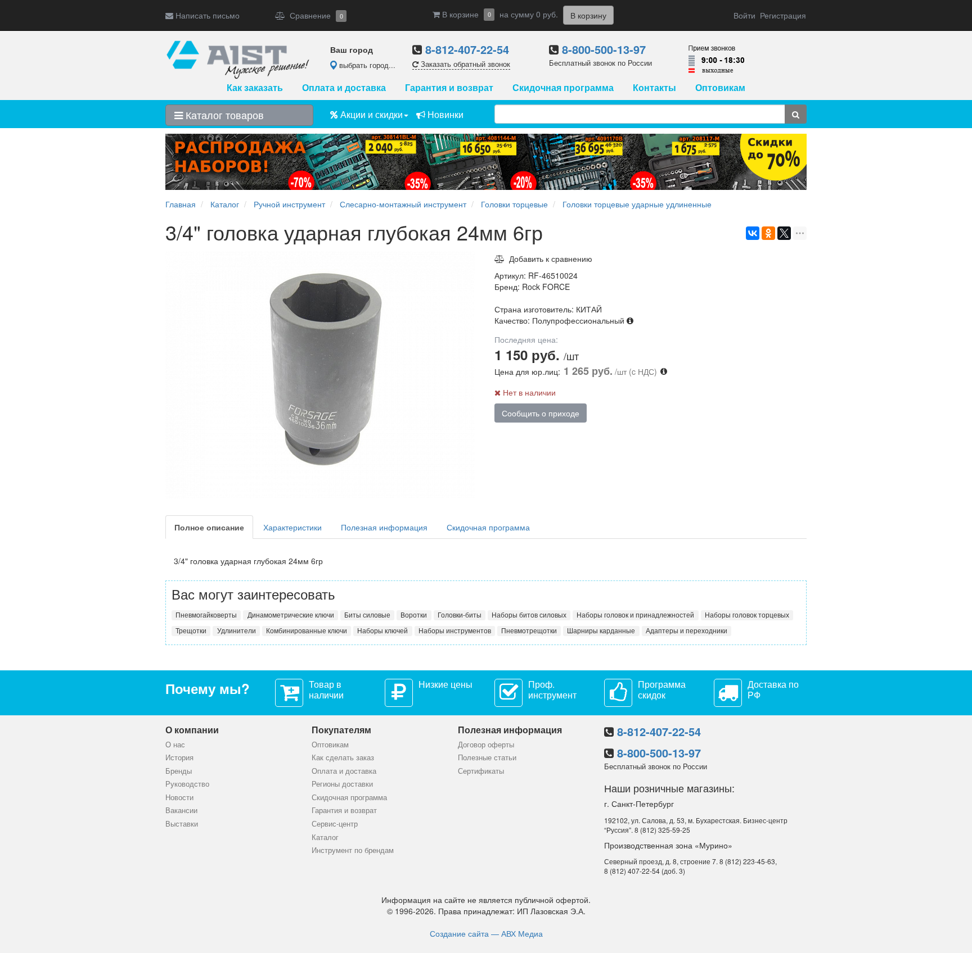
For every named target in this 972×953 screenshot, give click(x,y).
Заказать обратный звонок (464, 63)
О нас (175, 744)
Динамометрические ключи (291, 614)
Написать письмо (206, 15)
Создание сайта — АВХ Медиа (486, 933)
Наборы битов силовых (529, 614)
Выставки (181, 823)
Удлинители (236, 630)
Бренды (178, 770)
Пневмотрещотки (529, 630)
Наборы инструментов (454, 630)
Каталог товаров (223, 114)
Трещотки (191, 630)
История (179, 757)
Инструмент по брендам (353, 850)
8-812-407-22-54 (467, 49)
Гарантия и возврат (449, 87)
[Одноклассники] (768, 233)
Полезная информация (384, 527)
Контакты (654, 87)
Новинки (444, 114)
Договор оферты (486, 744)
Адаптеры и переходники (686, 630)
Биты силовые (367, 614)
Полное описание (209, 527)
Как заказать (255, 87)
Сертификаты (481, 770)
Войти (744, 15)
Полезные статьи (487, 757)
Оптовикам (720, 87)
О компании (192, 729)
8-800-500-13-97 (604, 49)
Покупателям (341, 729)
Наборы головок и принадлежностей (635, 614)
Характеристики (292, 527)
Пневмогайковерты (206, 614)
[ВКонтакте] (752, 233)
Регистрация (783, 15)
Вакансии (181, 810)
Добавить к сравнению (548, 258)
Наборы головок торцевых (747, 614)
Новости (179, 797)
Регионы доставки (342, 783)
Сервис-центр (335, 823)
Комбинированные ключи (306, 630)
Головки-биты (460, 614)
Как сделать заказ (343, 757)
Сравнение (314, 15)
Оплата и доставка (344, 87)
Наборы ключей (382, 630)
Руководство (187, 783)
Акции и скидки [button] (370, 114)
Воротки (413, 614)
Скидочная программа (563, 87)
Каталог (325, 837)
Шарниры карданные (601, 630)
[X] (784, 233)
